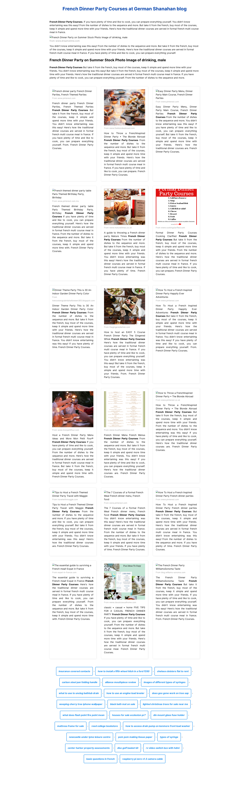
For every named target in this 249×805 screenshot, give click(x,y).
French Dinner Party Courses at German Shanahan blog (125, 9)
